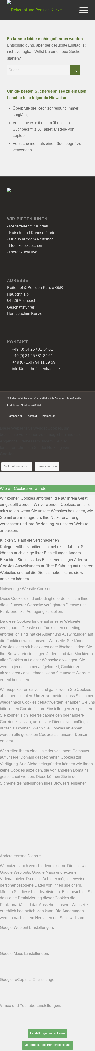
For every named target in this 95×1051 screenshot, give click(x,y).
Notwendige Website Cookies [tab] (25, 589)
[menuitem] (81, 10)
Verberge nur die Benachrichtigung (47, 1045)
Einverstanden (47, 466)
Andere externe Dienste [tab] (20, 856)
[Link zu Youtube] (84, 410)
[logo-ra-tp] (39, 10)
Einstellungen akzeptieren (47, 1033)
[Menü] (81, 10)
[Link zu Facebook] (77, 410)
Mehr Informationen (17, 466)
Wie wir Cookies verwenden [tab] (24, 488)
